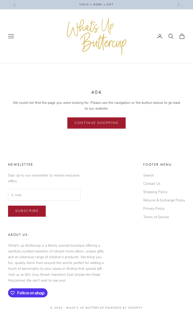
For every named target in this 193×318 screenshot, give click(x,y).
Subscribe (26, 211)
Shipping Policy (155, 192)
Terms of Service (156, 217)
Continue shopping (97, 123)
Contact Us (152, 183)
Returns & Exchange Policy (164, 200)
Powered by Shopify (124, 308)
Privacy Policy (154, 208)
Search (148, 175)
